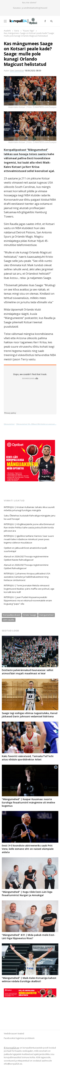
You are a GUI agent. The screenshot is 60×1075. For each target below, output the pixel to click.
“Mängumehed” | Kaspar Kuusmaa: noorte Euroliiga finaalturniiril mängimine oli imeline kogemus (28, 802)
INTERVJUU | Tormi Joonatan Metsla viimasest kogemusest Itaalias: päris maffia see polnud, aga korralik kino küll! (29, 589)
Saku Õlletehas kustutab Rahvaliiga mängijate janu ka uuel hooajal (29, 517)
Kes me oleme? (29, 2)
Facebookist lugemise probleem (19, 1038)
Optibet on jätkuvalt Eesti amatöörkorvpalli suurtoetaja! (25, 549)
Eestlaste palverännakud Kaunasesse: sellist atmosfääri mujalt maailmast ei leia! (27, 672)
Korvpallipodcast (11, 614)
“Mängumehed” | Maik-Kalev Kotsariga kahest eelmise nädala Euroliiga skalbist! (29, 979)
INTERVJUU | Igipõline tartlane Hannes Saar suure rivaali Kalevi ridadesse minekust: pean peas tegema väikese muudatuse (29, 539)
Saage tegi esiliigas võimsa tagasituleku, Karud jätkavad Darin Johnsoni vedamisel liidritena (29, 715)
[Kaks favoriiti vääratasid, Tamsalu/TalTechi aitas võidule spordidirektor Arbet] (30, 723)
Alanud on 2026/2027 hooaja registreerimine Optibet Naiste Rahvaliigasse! (26, 558)
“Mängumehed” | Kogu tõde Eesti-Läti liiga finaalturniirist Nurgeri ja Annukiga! (27, 893)
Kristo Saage (29, 614)
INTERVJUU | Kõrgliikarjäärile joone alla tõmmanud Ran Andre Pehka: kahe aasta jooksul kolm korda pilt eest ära (29, 527)
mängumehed (46, 614)
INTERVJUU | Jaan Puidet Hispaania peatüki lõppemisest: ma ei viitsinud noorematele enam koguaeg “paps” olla (28, 600)
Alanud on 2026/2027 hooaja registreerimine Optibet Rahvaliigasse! (26, 566)
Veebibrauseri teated (14, 1033)
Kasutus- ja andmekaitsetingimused (30, 7)
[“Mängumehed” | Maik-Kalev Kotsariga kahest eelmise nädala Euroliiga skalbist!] (30, 945)
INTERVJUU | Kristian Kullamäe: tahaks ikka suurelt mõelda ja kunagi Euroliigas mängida (29, 509)
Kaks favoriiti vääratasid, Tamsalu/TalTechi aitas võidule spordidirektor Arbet (28, 758)
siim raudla (8, 619)
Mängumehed (9, 424)
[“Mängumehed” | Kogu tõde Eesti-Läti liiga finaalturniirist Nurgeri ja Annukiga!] (30, 859)
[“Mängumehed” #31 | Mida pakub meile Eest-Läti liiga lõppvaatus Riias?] (30, 902)
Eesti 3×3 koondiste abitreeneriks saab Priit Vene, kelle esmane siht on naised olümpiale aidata (28, 849)
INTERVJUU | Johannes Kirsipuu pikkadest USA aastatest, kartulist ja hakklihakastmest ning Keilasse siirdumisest (27, 577)
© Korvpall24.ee (11, 1047)
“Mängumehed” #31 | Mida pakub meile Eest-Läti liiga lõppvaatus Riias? (28, 936)
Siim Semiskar (17, 70)
